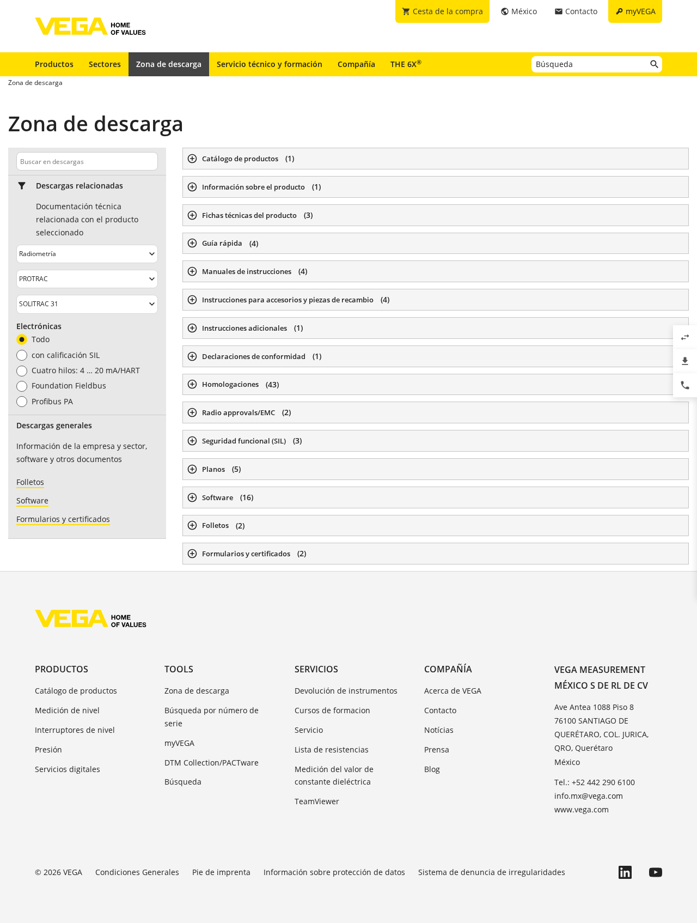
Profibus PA (52, 401)
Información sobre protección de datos (334, 872)
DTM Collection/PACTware (211, 762)
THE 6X (405, 63)
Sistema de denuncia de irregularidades (491, 872)
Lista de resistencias (332, 749)
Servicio (309, 730)
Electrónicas (39, 326)
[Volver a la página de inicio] (90, 618)
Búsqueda (182, 781)
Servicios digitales (67, 769)
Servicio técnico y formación (269, 64)
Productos (54, 64)
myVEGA (179, 743)
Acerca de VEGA (452, 690)
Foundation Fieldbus (69, 386)
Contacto (440, 710)
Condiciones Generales (137, 872)
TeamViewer (317, 801)
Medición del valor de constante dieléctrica (334, 775)
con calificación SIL (66, 355)
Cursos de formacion (332, 710)
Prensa (436, 749)
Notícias (439, 730)
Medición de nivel (67, 710)
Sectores (105, 64)
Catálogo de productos (76, 690)
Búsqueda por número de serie (211, 716)
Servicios (316, 669)
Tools (178, 669)
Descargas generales (54, 425)
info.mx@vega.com (588, 796)
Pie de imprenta (221, 872)
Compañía (356, 64)
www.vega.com (581, 809)
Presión (48, 749)
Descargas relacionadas (79, 186)
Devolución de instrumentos (346, 690)
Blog (432, 769)
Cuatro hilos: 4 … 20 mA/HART (86, 370)
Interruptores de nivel (75, 730)
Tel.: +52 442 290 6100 (594, 782)
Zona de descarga (168, 64)
